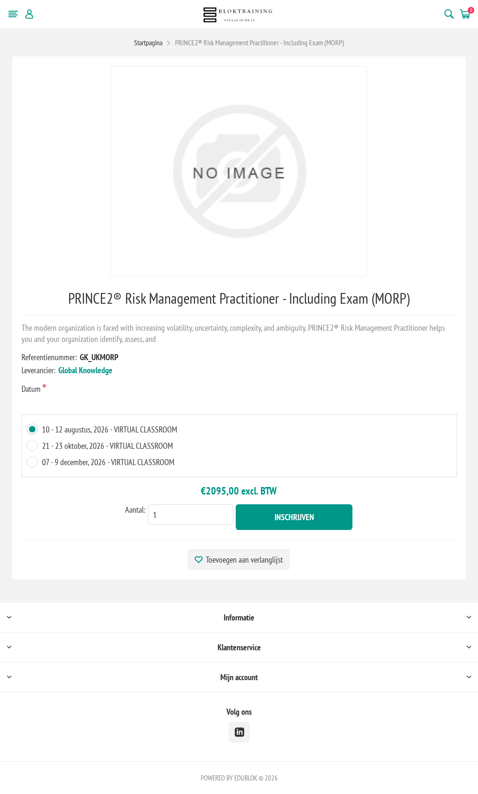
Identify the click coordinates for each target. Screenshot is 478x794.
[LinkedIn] (239, 732)
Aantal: (135, 509)
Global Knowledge (85, 370)
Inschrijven (294, 517)
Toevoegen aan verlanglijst (244, 559)
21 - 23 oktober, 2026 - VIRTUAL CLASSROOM (107, 445)
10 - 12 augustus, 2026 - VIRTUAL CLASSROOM (109, 429)
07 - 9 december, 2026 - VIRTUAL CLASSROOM (108, 462)
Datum (31, 388)
